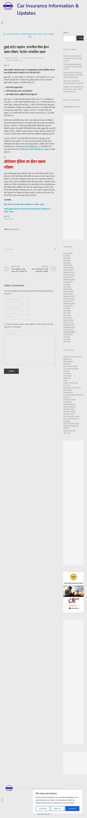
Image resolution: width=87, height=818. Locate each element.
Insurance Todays (69, 399)
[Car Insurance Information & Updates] (8, 6)
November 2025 (69, 275)
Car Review (67, 373)
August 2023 (68, 334)
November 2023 (69, 327)
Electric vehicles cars (14, 60)
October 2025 (68, 277)
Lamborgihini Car (69, 404)
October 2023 (68, 329)
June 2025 (67, 287)
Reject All (57, 808)
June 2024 (67, 310)
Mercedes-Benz (68, 409)
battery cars (67, 359)
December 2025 (69, 272)
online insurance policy (71, 416)
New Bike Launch (69, 411)
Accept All (72, 808)
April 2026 (67, 263)
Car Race (66, 371)
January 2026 (68, 270)
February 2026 (68, 267)
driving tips (67, 378)
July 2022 (66, 341)
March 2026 (67, 265)
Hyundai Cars (68, 392)
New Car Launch (69, 414)
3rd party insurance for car (72, 356)
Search (66, 32)
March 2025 (67, 289)
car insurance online (70, 366)
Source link (8, 219)
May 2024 (66, 313)
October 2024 (68, 301)
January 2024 (68, 322)
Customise (43, 808)
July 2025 (66, 284)
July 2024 (66, 308)
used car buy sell (69, 430)
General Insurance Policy (72, 387)
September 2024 (69, 303)
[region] (57, 801)
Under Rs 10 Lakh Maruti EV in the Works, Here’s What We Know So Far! (73, 89)
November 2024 (69, 298)
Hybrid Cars (67, 390)
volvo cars (67, 433)
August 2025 (68, 282)
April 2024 (67, 315)
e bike (65, 380)
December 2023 (69, 325)
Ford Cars (66, 385)
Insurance (66, 397)
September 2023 (69, 332)
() (32, 149)
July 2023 (66, 337)
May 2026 (66, 260)
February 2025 (68, 291)
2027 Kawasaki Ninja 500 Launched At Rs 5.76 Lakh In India (72, 58)
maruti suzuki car (69, 407)
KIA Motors (67, 402)
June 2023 (67, 339)
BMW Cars (67, 364)
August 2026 (68, 253)
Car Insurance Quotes (71, 368)
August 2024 (68, 306)
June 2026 (67, 258)
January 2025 (68, 294)
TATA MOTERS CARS (71, 423)
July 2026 (66, 255)
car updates (67, 376)
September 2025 (69, 279)
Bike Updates (68, 361)
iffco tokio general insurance (73, 395)
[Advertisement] (74, 177)
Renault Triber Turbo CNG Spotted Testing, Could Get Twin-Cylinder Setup (73, 74)
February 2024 (68, 320)
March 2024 (67, 318)
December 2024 (69, 296)
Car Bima (26, 58)
